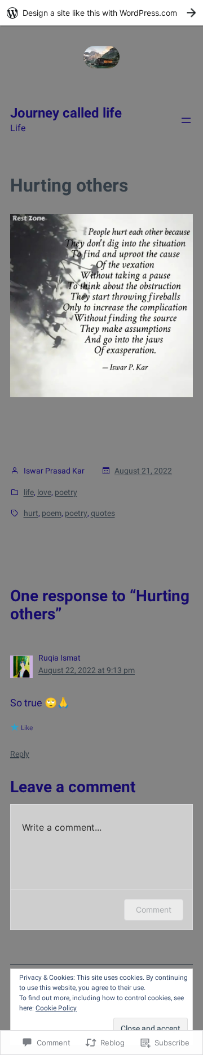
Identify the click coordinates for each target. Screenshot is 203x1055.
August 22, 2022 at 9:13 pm (86, 670)
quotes (103, 513)
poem (51, 513)
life (29, 492)
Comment (153, 909)
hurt (31, 513)
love (44, 492)
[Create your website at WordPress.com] (101, 12)
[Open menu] (186, 120)
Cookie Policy (56, 1008)
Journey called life (66, 113)
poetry (66, 492)
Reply (19, 753)
